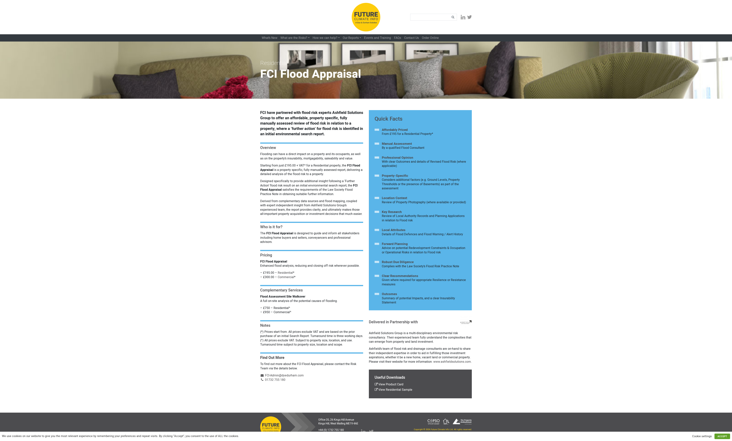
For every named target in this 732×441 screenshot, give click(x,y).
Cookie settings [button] (702, 436)
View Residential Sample (395, 389)
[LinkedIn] (463, 17)
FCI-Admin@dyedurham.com (284, 375)
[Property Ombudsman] (462, 421)
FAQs (397, 38)
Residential (285, 273)
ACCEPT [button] (722, 436)
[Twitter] (469, 17)
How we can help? (325, 38)
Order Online (430, 38)
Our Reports (351, 38)
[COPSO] (434, 421)
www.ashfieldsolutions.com (452, 361)
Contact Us (411, 38)
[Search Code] (446, 421)
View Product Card (390, 384)
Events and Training (377, 38)
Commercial (286, 277)
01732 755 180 (274, 380)
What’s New (269, 38)
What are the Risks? (293, 38)
